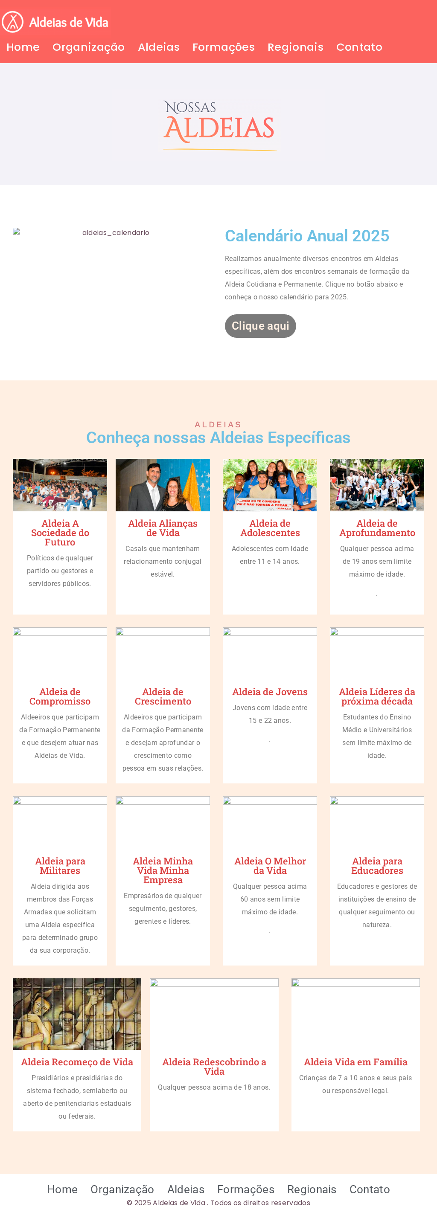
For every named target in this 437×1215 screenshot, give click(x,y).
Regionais (295, 47)
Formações (223, 47)
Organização (88, 47)
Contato (359, 47)
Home (23, 47)
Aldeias (159, 47)
